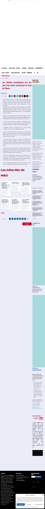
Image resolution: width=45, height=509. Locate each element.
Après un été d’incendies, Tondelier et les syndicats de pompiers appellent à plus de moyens (37, 192)
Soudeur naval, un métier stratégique (15, 183)
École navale (39, 408)
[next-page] (3, 213)
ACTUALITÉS (6, 78)
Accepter (21, 504)
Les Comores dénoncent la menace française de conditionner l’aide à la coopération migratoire (37, 197)
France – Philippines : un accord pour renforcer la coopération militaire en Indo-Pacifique (26, 201)
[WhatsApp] (17, 96)
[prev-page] (1, 213)
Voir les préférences (39, 504)
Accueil (3, 78)
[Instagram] (38, 482)
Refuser (29, 504)
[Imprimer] (27, 96)
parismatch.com (37, 431)
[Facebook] (10, 96)
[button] (42, 495)
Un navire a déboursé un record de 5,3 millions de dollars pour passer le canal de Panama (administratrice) (37, 203)
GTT (35, 435)
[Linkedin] (20, 96)
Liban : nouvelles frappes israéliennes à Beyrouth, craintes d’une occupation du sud (26, 184)
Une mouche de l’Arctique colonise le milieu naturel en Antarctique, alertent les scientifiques (37, 209)
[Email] (25, 96)
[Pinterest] (15, 96)
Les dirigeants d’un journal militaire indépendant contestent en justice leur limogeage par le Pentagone (37, 214)
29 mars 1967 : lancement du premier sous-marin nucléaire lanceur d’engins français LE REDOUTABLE (16, 201)
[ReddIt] (22, 96)
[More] (30, 96)
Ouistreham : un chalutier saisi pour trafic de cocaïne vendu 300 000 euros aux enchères (6, 201)
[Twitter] (12, 96)
